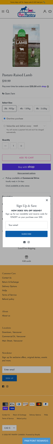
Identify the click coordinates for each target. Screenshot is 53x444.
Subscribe (26, 234)
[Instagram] (29, 242)
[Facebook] (25, 242)
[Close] (47, 200)
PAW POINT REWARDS (36, 441)
